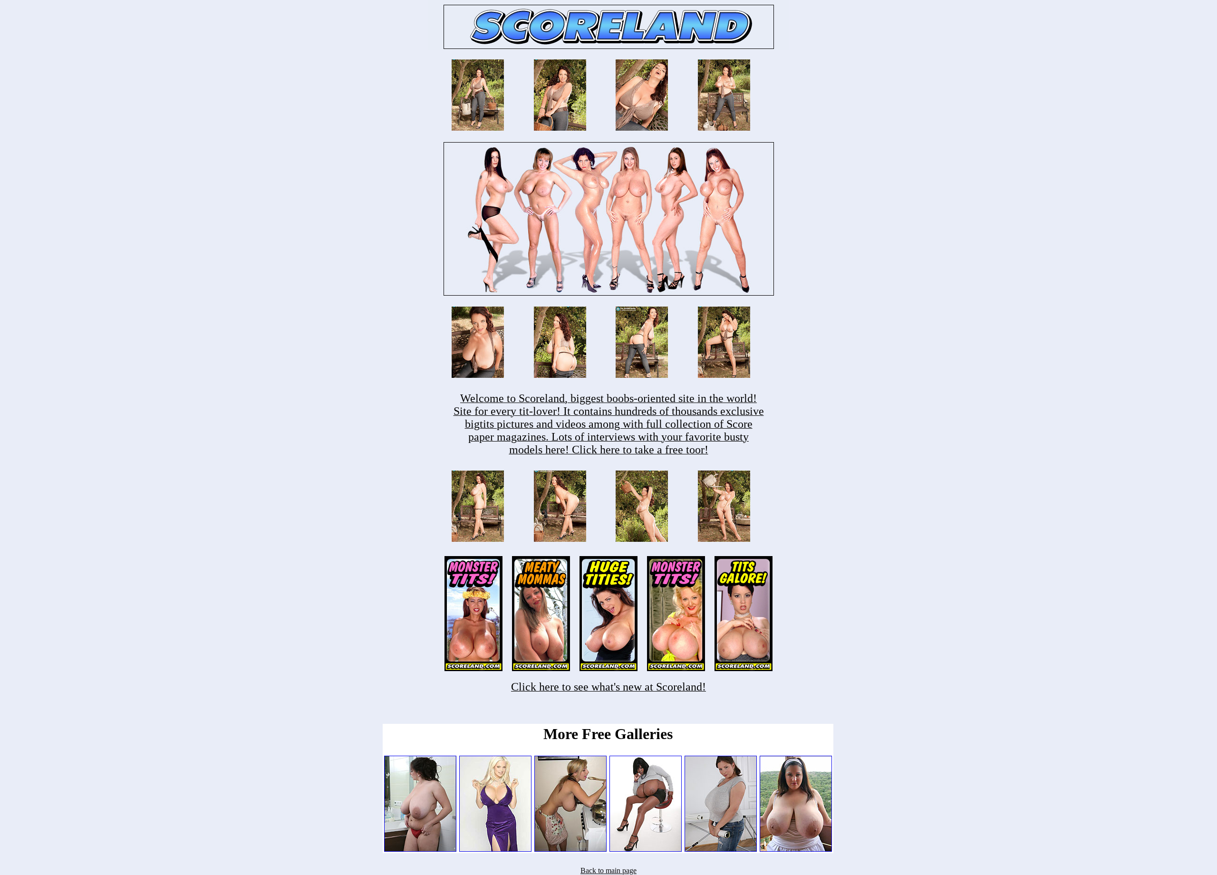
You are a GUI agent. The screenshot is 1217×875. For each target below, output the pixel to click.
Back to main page (608, 870)
